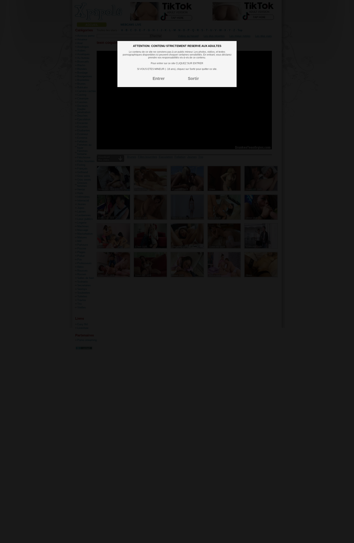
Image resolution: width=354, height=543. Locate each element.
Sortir (193, 78)
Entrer (159, 78)
